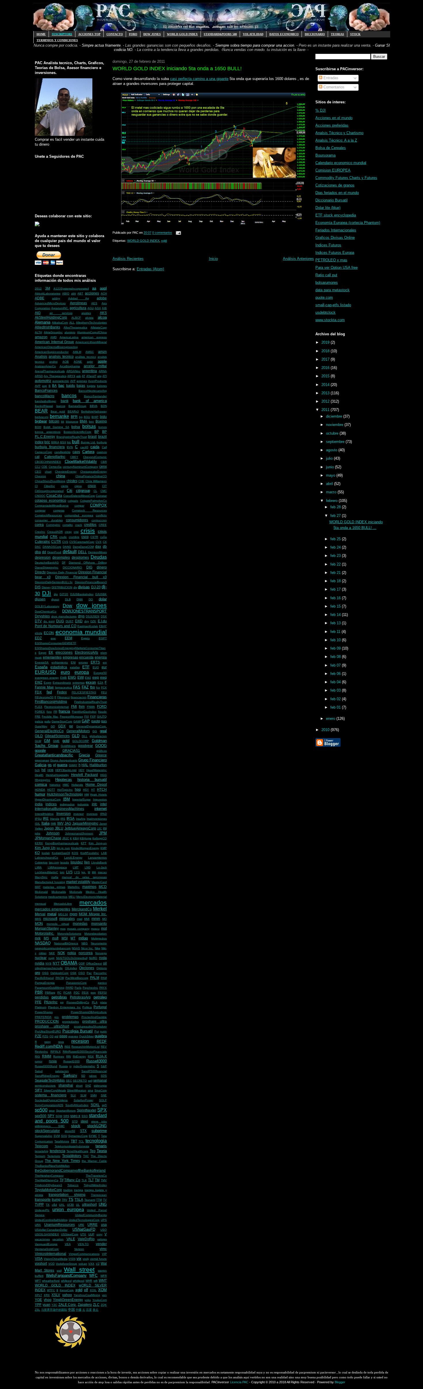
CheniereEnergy (66, 471)
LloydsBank (99, 862)
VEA (68, 1244)
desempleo (61, 557)
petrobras (59, 997)
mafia (54, 877)
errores (83, 662)
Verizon (79, 1249)
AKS (103, 313)
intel (103, 804)
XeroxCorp (67, 1290)
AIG (38, 313)
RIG (37, 1056)
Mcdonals (75, 891)
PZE (38, 1036)
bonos (102, 427)
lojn (62, 872)
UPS (104, 1219)
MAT (38, 886)
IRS (62, 818)
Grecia (84, 755)
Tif (61, 1180)
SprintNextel (86, 1110)
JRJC (65, 838)
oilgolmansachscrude (49, 968)
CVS (65, 541)
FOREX (40, 711)
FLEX (38, 706)
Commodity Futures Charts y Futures (346, 178)
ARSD (39, 376)
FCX (104, 687)
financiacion (79, 697)
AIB (104, 308)
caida (94, 447)
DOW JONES (152, 34)
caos (76, 452)
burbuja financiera (50, 447)
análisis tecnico (85, 356)
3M (47, 288)
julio (330, 458)
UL (78, 1204)
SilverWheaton (76, 1090)
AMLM (77, 351)
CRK (54, 537)
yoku (88, 1300)
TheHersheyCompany (49, 1175)
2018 (326, 351)
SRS (66, 1116)
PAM (104, 977)
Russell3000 (96, 1061)
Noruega (101, 953)
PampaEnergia (45, 982)
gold (65, 741)
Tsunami (89, 1199)
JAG (67, 823)
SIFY (38, 1090)
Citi (69, 490)
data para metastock (332, 290)
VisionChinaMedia (56, 1258)
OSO (81, 973)
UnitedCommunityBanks (91, 1215)
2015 (326, 376)
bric (47, 442)
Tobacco (73, 1185)
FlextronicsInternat (56, 706)
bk (62, 421)
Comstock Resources (89, 510)
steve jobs (99, 1121)
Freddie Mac (50, 716)
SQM (59, 1116)
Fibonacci (63, 697)
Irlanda (54, 818)
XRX (47, 1295)
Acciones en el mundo (333, 118)
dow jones (91, 605)
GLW (38, 741)
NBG (84, 943)
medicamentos (57, 896)
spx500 (40, 1116)
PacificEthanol (44, 977)
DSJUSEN (92, 616)
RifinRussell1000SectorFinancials (85, 1051)
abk (73, 293)
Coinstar (101, 495)
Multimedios (99, 938)
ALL (72, 322)
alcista (89, 317)
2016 (326, 368)
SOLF (103, 1100)
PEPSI (102, 992)
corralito (67, 524)
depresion (43, 557)
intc (94, 804)
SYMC (93, 1135)
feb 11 (336, 631)
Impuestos (100, 799)
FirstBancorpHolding (51, 701)
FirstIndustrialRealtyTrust (90, 701)
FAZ (85, 687)
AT (83, 376)
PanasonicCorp (76, 982)
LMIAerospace (57, 867)
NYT (56, 963)
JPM (103, 833)
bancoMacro (44, 396)
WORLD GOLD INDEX (182, 34)
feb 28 (336, 507)
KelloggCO (99, 838)
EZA (100, 682)
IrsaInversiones (97, 818)
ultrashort (89, 1204)
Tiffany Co (72, 1180)
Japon (49, 828)
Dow (67, 605)
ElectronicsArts (86, 652)
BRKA (55, 442)
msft (55, 938)
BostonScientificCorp (77, 431)
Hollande (77, 784)
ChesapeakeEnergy (93, 471)
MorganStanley (47, 928)
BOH (38, 427)
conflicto (101, 515)
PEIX (85, 992)
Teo (93, 1151)
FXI (86, 716)
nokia (71, 953)
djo (56, 594)
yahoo (67, 1295)
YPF (38, 1304)
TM (97, 1180)
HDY (82, 770)
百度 (89, 1309)
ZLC (96, 1304)
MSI (65, 938)
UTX (83, 1234)
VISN (71, 1258)
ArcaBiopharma (70, 366)
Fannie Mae (44, 687)
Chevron (40, 476)
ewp (95, 677)
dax (98, 546)
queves (73, 1036)
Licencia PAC (239, 1382)
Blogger (340, 1382)
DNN (80, 599)
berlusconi (41, 416)
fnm (82, 706)
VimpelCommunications (84, 1253)
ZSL (37, 1309)
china (60, 476)
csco (85, 537)
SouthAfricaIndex (76, 1105)
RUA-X (101, 1056)
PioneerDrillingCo (77, 1002)
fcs (98, 687)
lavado (64, 862)
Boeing (101, 421)
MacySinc (41, 877)
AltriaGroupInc (53, 332)
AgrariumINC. (60, 308)
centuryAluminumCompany (80, 466)
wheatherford (51, 1280)
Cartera (88, 452)
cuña (103, 537)
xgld (78, 1290)
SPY (50, 1116)
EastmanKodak (87, 626)
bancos (69, 395)
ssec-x (75, 1116)
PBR (39, 992)
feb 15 (336, 606)
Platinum (40, 1007)
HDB (50, 770)
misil (79, 918)
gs (50, 765)
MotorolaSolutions (69, 933)
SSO (84, 1116)
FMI (74, 706)
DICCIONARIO (72, 567)
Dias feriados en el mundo (337, 193)
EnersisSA (42, 662)
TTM (99, 1199)
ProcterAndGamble (94, 1017)
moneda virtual (58, 923)
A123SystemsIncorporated (71, 288)
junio (330, 467)
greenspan (42, 760)
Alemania (42, 322)
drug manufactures (64, 616)
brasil (92, 436)
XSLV (56, 1295)
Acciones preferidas (331, 125)
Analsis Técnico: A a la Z (336, 140)
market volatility (78, 882)
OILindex (71, 968)
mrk (38, 938)
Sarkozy (70, 1075)
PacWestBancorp (76, 977)
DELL (82, 552)
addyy (56, 298)
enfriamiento (60, 662)
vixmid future (98, 1258)
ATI (104, 376)
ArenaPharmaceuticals (50, 371)
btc (69, 442)
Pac (89, 973)
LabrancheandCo (46, 857)
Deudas (99, 557)
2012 (38, 288)
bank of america (90, 401)
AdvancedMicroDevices (50, 303)
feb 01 (336, 707)
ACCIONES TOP (89, 34)
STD (75, 1121)
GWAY (73, 765)
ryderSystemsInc (84, 1066)
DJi (46, 593)
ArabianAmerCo (45, 366)
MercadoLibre (63, 903)
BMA (83, 421)
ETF (85, 667)
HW (86, 794)
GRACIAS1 (71, 750)
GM (47, 741)
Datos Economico (284, 34)
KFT (83, 843)
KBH (76, 838)
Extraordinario (62, 682)
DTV (38, 621)
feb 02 (336, 699)
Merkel (100, 908)
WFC (93, 1275)
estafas (75, 667)
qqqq (63, 1036)
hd (43, 770)
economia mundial (81, 632)
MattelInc (74, 886)
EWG (72, 677)
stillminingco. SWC (50, 1126)
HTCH (102, 789)
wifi (96, 1280)
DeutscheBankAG (47, 562)
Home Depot (96, 784)
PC (59, 992)
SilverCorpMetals (55, 1090)
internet (100, 808)
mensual (40, 903)
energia (101, 657)
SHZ (88, 1085)
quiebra (101, 1036)
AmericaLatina (69, 337)
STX (83, 1131)
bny (91, 421)
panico (102, 982)
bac (61, 385)
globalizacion (98, 736)
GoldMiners (68, 745)
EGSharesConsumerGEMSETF (55, 643)
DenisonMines (97, 552)
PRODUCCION (47, 1021)
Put (96, 1031)
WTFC (51, 1290)
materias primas (54, 886)
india (39, 804)
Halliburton (98, 765)
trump (56, 1199)
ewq (103, 677)
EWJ (88, 677)
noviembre (335, 425)
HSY (86, 789)
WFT (38, 1280)
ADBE (39, 298)
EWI (80, 677)
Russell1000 (71, 1061)
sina (90, 1090)
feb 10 (336, 640)
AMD (53, 337)
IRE (46, 818)
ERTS (95, 662)
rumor (38, 1061)
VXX (91, 1263)
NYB (48, 963)
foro (49, 711)
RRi (68, 1056)
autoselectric (60, 381)
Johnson (53, 833)
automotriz (43, 381)
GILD (39, 736)
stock (75, 1126)
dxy (86, 621)
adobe (102, 298)
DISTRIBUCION (62, 587)
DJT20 (64, 594)
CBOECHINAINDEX (48, 461)
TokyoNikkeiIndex (95, 1185)
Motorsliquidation (95, 933)
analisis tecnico (61, 356)
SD (83, 1075)
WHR (88, 1280)
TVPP (39, 1204)
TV (105, 1199)
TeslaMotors (71, 1156)
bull (75, 441)
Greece (101, 755)
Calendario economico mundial (340, 163)
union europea (68, 1209)
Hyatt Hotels (98, 794)
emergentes (52, 657)
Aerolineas (78, 303)
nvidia (39, 963)
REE (67, 1046)
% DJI (320, 110)
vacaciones (42, 1239)
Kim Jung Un (45, 848)
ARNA (103, 371)
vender (101, 1244)
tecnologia (96, 1140)
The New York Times (62, 1160)
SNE (104, 1095)
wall (59, 1270)
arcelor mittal (95, 366)
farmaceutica (63, 687)
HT (93, 789)
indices (51, 804)
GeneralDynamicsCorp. (91, 726)
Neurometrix (99, 943)
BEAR (41, 410)
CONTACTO (114, 34)
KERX (39, 843)
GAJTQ (102, 716)
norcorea (86, 953)
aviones (82, 381)
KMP (103, 848)
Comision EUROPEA (332, 170)
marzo (332, 492)
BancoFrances (46, 390)
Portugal (100, 1007)
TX (47, 1204)
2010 (326, 730)
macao (102, 872)
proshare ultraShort (52, 1026)
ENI (73, 662)
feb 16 (336, 598)
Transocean (99, 1194)
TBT (74, 1141)
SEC (69, 1080)
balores (102, 385)
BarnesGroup (77, 406)
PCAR (67, 992)
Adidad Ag (78, 298)
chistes (71, 481)
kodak (46, 853)
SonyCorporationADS (49, 1105)
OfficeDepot (94, 963)
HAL (84, 765)
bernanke (59, 416)
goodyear (85, 745)
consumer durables (49, 520)
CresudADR (55, 531)
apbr (90, 361)
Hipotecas (63, 779)
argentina (89, 371)
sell (90, 1080)
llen (87, 862)
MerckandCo (82, 909)
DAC (38, 546)
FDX (38, 692)
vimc (103, 1249)
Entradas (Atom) (150, 269)
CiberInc (49, 486)
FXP (93, 716)
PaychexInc (90, 987)
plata (103, 1002)
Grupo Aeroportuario (63, 760)
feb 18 (336, 581)
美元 (95, 1309)
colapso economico (50, 500)
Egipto (85, 638)
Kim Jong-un (98, 843)
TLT (91, 1180)
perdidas (42, 997)
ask (78, 376)
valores (102, 1239)
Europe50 (100, 672)
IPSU (38, 818)
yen (104, 1295)
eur (104, 667)
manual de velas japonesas (84, 877)
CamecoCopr (43, 452)
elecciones (64, 652)
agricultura (78, 308)
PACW (60, 977)
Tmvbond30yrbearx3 (48, 1185)
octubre (333, 433)
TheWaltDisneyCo (46, 1180)
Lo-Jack (101, 867)
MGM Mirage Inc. (93, 914)
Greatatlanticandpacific (54, 755)
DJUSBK (101, 594)
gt (54, 765)
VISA (39, 1258)
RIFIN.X (55, 1051)
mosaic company (78, 928)
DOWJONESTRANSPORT (84, 611)
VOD (51, 1263)
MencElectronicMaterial (91, 896)
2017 (326, 359)
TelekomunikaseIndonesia (72, 1146)
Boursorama (325, 155)
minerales (67, 918)
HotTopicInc (65, 789)
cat (37, 456)
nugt (51, 958)
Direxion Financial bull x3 (81, 577)
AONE (78, 361)
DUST (69, 621)
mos (63, 928)
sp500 (41, 1110)
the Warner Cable (94, 1160)
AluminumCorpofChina (92, 332)
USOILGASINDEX (47, 1234)
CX (105, 541)
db (105, 546)
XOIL (93, 1290)
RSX (91, 1056)
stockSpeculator (47, 1131)
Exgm (47, 682)
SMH (93, 1095)
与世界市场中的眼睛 (54, 1309)
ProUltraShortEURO (48, 1031)
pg (62, 1002)
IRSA (70, 818)
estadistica (58, 667)
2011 (326, 410)
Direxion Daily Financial (62, 572)
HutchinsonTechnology (65, 794)
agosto (332, 450)
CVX (99, 541)
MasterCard (99, 882)
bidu (103, 416)
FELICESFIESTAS (84, 692)
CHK (81, 481)
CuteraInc (42, 541)
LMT (76, 867)
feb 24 (336, 547)
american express (94, 337)
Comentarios (333, 87)
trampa (78, 1190)
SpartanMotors (66, 1110)
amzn (102, 351)
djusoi (55, 599)
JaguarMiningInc (85, 823)
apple (102, 361)
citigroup (83, 490)
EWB (63, 677)
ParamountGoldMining (49, 987)
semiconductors (45, 1085)
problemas (70, 1017)
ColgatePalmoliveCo (93, 500)
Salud (39, 1071)
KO (37, 853)
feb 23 (336, 555)
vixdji (86, 1258)
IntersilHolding (44, 813)
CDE (44, 466)
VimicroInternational (50, 1253)
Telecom (41, 1146)
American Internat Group (54, 342)
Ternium (40, 1156)
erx (105, 662)
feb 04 (336, 682)
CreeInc (40, 531)
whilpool (66, 1280)
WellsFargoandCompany (66, 1275)
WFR (103, 1275)
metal (51, 914)
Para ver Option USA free (336, 267)
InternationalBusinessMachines (59, 808)
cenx (103, 466)
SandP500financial (94, 1071)
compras (58, 510)
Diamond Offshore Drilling (88, 562)
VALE (70, 1239)
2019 (326, 342)
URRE (92, 1224)
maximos (89, 886)
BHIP (95, 416)
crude (63, 537)
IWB (53, 823)
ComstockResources (48, 515)
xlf (86, 1290)
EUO (96, 667)
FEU (104, 692)
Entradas (330, 78)
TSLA (79, 1199)
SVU (64, 1135)
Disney (46, 587)
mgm (73, 914)
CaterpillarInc (54, 456)
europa (82, 672)
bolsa (75, 427)
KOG (75, 853)
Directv (40, 572)
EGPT (103, 638)
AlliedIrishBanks (47, 327)
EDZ (38, 638)
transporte (43, 1199)
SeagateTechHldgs (50, 1080)
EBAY (103, 626)
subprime (99, 1131)
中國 (78, 1309)
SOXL (95, 1105)
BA (54, 385)
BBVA (94, 406)
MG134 (63, 914)
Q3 (51, 1036)
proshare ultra (94, 1021)
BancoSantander (95, 396)
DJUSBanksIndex (82, 594)
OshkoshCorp (59, 973)
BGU (87, 416)
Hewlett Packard (84, 775)
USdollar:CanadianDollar (51, 1229)
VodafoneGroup (66, 1263)
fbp (92, 687)
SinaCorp (100, 1090)
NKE (52, 953)
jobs (37, 833)
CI (36, 486)
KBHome (86, 838)
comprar (40, 510)
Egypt (42, 652)
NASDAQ (43, 943)
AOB (65, 361)
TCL (81, 1141)
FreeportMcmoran (71, 716)
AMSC (89, 351)
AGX (98, 308)
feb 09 (336, 648)
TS (70, 1199)
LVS (69, 872)
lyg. (83, 872)
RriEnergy (79, 1056)
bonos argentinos (47, 431)
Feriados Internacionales (335, 230)
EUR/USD (45, 672)
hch (37, 770)
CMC (103, 490)
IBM (66, 799)
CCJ (37, 466)
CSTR (94, 537)
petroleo (100, 997)
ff (55, 697)
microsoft (50, 918)
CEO (38, 471)
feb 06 (336, 673)
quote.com (324, 297)
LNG (88, 867)
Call (104, 447)
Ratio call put (326, 275)
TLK (84, 1180)
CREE (103, 524)
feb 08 (336, 656)
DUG (60, 621)
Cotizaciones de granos (335, 185)
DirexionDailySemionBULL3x (54, 582)
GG (94, 731)
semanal (100, 1080)
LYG (77, 872)
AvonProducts (97, 381)
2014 (326, 385)
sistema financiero (50, 1095)
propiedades (70, 1021)
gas (104, 721)
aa (94, 288)
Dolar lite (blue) (327, 208)
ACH (104, 293)
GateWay (41, 726)
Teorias (337, 34)
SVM (57, 1135)
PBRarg (50, 992)
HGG (103, 775)
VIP (104, 1253)
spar (52, 1110)
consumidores (77, 520)
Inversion (63, 813)
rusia (53, 1061)
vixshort (41, 1263)
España (41, 667)
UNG (103, 1204)
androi (53, 361)
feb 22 (336, 564)
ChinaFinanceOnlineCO (91, 476)
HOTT (51, 789)
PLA (95, 1002)
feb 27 (336, 515)
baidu (70, 385)
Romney (58, 1056)
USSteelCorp (69, 1234)
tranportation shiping (67, 1194)
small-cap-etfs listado (333, 305)
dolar (103, 599)
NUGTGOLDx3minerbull (71, 958)
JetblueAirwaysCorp (80, 828)
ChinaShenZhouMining (50, 481)
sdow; (93, 1075)
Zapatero (85, 1304)
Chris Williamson (96, 481)
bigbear (41, 421)
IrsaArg (80, 818)
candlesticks (62, 452)
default (70, 551)
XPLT (38, 1295)
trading (68, 1190)
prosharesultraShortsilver (90, 1026)
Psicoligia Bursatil (77, 1031)
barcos (60, 406)
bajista (91, 385)
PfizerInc (51, 1002)
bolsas (89, 426)
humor (40, 794)
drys (81, 616)
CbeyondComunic (95, 456)
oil (105, 963)
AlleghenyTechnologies (91, 322)
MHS (38, 918)
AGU (90, 308)
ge (71, 726)
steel (84, 1121)
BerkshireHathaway (94, 411)
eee (53, 638)
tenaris (101, 1146)
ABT (80, 293)
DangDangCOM (83, 546)
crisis (88, 530)
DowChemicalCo (45, 611)
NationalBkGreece (66, 943)
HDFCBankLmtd (66, 770)
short (79, 1085)
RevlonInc (41, 1051)
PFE (38, 1002)
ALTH (38, 332)
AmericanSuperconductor (51, 351)
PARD (69, 987)
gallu (47, 721)
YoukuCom (99, 1300)
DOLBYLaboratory (47, 606)
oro (37, 973)
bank (64, 401)
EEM (68, 638)
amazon (41, 337)
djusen (40, 599)
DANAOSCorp (52, 546)
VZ (98, 1263)
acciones (92, 293)
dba (38, 552)
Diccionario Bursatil (331, 200)
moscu (95, 928)
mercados (93, 902)
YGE (38, 1300)
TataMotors (61, 1141)
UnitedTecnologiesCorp (84, 1219)
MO (104, 918)
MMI (86, 918)
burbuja (102, 442)
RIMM (46, 1056)
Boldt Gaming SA (56, 427)
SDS (104, 1075)
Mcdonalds (59, 891)
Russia (63, 1066)
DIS (38, 587)
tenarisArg (41, 1151)
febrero (332, 500)
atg (99, 376)
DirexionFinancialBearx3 (91, 582)
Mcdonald (41, 891)
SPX (102, 1110)
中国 (71, 1309)
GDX (62, 726)
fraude (102, 711)
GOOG (101, 745)
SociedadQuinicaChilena (51, 1100)
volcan (83, 1263)
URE (81, 1224)
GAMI (77, 721)
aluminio (69, 332)
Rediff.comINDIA (49, 1046)
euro (65, 672)
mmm (96, 918)
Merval (40, 914)
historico (54, 784)
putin (103, 1031)
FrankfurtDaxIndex (84, 711)
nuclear (41, 958)
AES (94, 303)
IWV (60, 823)
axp (44, 385)
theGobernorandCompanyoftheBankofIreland (70, 1170)
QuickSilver (86, 1036)
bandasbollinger (45, 401)
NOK (61, 953)
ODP (82, 963)
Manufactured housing (50, 882)
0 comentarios (162, 233)
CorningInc (53, 524)
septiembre (336, 441)
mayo (331, 475)
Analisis (41, 356)
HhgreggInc (42, 779)
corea (39, 524)
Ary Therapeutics (55, 376)
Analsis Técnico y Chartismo (339, 133)
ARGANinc (73, 371)
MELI (71, 896)
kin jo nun (63, 848)
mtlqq (83, 938)
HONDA (40, 789)
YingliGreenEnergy (68, 1300)
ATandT (91, 376)
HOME (41, 34)
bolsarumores (326, 282)
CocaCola (54, 495)
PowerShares (44, 1012)
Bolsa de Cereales (330, 148)
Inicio (213, 258)
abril (330, 484)
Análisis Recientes (128, 258)
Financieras (97, 697)
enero (331, 718)
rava (61, 1041)
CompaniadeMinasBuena (51, 505)
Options (101, 968)
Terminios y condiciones (57, 40)
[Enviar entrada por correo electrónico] (177, 233)
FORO (133, 34)
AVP (38, 385)
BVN (70, 447)
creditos (90, 524)
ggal (103, 731)
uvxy (99, 1234)
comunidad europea (78, 515)
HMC (66, 784)
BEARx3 (73, 411)
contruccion (99, 520)
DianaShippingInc (46, 567)
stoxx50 (70, 1131)
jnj (105, 828)
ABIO (65, 293)
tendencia (57, 1151)
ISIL (37, 823)
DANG (67, 546)
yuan (46, 1304)
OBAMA (69, 962)
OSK (73, 973)
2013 (326, 393)
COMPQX (98, 505)
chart (48, 471)
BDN (104, 406)
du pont (49, 621)
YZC (54, 1304)
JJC (99, 828)
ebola (38, 633)
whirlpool (78, 1280)
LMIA (38, 867)
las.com (54, 862)
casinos (102, 452)
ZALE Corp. (67, 1304)
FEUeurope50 (44, 697)
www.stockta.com (330, 320)
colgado (73, 500)
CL (95, 490)
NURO (93, 958)
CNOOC (40, 495)
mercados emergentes (52, 909)
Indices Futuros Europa (334, 252)
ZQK (104, 1304)
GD (53, 726)
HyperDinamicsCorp (48, 799)
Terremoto (53, 1156)
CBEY (74, 456)
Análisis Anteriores (298, 258)
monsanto (99, 923)
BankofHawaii (44, 406)
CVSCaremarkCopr (81, 541)
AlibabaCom (60, 322)
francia (64, 711)
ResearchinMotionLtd (85, 1046)
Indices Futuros (328, 245)
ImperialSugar (81, 799)
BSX (63, 442)
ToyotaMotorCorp (48, 1190)
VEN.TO (83, 1244)
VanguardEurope (46, 1244)
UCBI (70, 1204)
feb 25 (336, 539)
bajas (81, 385)
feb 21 (336, 572)
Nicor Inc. (87, 948)
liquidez (76, 862)
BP (96, 431)
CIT (104, 486)
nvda (103, 958)
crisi (76, 531)
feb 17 (336, 589)
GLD (75, 736)
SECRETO (80, 1080)
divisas (84, 587)
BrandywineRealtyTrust (71, 436)
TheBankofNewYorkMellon (52, 1165)
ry (70, 1066)
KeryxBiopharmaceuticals (62, 843)
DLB (68, 599)
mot (104, 928)
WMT (103, 1280)
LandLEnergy (73, 857)
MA (94, 872)
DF (64, 562)
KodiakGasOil (61, 853)
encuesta (86, 657)
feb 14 (336, 614)
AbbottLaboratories (47, 293)
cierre (64, 486)
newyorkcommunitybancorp (53, 948)
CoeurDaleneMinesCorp (79, 495)
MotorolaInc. (44, 933)
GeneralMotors (78, 731)
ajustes (86, 313)
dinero (102, 567)
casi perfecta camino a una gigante (199, 79)
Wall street (79, 1269)
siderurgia (100, 1085)
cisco (92, 486)
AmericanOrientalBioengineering (56, 347)
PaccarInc (100, 973)
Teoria (102, 1151)
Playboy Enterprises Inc (64, 1007)
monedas (80, 923)
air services (60, 313)
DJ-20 (96, 587)
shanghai (65, 1085)
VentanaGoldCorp (47, 1249)
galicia (39, 721)
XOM (102, 1290)
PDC (77, 992)
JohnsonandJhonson (79, 833)
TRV (64, 1199)
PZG (45, 1036)
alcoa (102, 317)
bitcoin (54, 421)
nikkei (42, 953)
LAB (104, 853)
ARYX (71, 376)
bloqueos (72, 421)
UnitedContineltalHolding (51, 1219)
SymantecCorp (78, 1135)
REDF (102, 1041)
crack (78, 524)
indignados (67, 804)
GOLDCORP (80, 741)
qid (56, 1036)
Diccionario (315, 34)
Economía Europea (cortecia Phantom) (347, 222)
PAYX (103, 987)
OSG (45, 973)
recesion (80, 1041)
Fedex (62, 692)
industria (83, 804)
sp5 (104, 1105)
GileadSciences (57, 736)
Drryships (42, 616)
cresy (68, 531)
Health (39, 775)
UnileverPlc (42, 1210)
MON (39, 923)
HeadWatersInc (96, 770)
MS (46, 938)
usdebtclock (325, 312)
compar (79, 505)
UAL (62, 1204)
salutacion (62, 1071)
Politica (87, 1007)
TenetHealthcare (77, 1151)
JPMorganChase (48, 838)
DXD (79, 621)
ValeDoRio (86, 1239)
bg (81, 416)
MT (72, 938)
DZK (93, 621)
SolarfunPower (83, 1100)
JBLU (59, 828)
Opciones (86, 968)
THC (86, 1156)
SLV (73, 1095)
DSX (104, 616)
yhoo (48, 1300)
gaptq (95, 721)
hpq (78, 789)
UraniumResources (59, 1224)
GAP (86, 721)
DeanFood (54, 552)
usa (104, 1224)
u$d (54, 1204)
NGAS (76, 948)
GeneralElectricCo (49, 731)
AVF (73, 381)
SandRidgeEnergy (47, 1075)
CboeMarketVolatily (81, 461)
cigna (78, 486)
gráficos (101, 750)
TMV (104, 1180)
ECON (49, 633)
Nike (97, 948)
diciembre (334, 416)
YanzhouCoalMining (87, 1295)
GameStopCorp (62, 721)
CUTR (56, 541)
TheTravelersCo (96, 1175)
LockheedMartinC (46, 872)
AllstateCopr (99, 327)
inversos (92, 813)
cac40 (84, 447)
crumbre (74, 537)
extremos (79, 682)
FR (55, 711)
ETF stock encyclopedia (335, 215)
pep (93, 992)
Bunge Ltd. (88, 442)
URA (38, 1224)
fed (49, 692)
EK (51, 652)
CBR (104, 461)
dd (44, 552)
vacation (58, 1239)
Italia (45, 823)
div (75, 587)
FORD (102, 706)
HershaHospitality (57, 775)
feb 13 (336, 623)
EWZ (38, 682)
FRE (38, 716)
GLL (84, 736)
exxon (91, 682)
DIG (89, 567)
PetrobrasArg (80, 997)
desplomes (80, 557)
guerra (62, 765)
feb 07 (336, 665)
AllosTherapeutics (75, 327)
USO (103, 1229)
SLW (83, 1095)
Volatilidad (253, 34)
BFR (74, 416)
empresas (70, 657)
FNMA (91, 706)
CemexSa (55, 466)
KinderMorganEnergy (85, 848)
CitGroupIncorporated (49, 490)
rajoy (47, 1041)
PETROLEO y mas (331, 260)
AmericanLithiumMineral (91, 342)
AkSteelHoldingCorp (51, 317)
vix (79, 1258)
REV (104, 1046)
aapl (103, 288)
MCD (103, 886)
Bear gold (58, 411)
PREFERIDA (43, 1017)
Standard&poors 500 (220, 34)
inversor (78, 813)
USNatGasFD (84, 1229)
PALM (94, 977)
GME (56, 741)
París (78, 987)
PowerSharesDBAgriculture (89, 1012)
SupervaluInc (43, 1135)
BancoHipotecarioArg (93, 390)
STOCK (355, 34)
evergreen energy (47, 677)
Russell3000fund (46, 1066)
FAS (76, 687)
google (40, 750)
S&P (104, 1066)
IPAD (103, 813)
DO (91, 599)
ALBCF (76, 317)
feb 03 (336, 690)
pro (56, 1017)
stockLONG (97, 1126)
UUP (91, 1234)
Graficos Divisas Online (335, 237)
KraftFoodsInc (89, 853)
